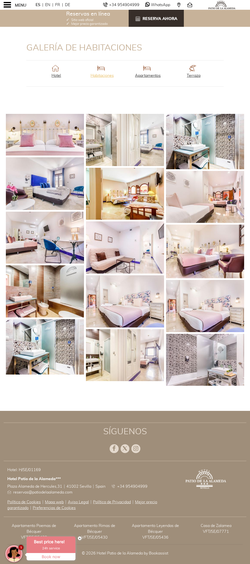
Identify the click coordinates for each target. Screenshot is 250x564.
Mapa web (54, 502)
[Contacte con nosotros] (190, 4)
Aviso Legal (78, 502)
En (47, 5)
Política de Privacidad (112, 502)
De (67, 5)
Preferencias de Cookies (54, 508)
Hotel (56, 76)
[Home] (222, 5)
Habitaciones (102, 76)
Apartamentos (148, 76)
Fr (57, 5)
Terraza (193, 76)
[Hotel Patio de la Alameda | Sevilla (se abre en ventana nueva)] (45, 183)
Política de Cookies (24, 502)
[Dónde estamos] (178, 4)
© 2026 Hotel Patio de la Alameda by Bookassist (125, 553)
